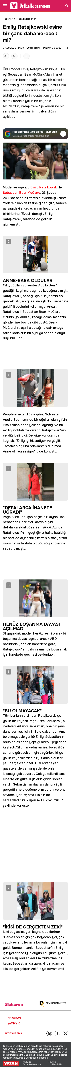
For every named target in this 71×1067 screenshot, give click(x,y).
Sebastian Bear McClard (26, 74)
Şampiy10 (13, 1023)
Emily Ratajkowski (34, 69)
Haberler (8, 18)
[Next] (49, 1033)
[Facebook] (57, 1033)
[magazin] (14, 1004)
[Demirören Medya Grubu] (53, 1004)
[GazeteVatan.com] (11, 1063)
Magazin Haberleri (26, 18)
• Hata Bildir (56, 1064)
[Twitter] (65, 1033)
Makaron (14, 1017)
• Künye (52, 1062)
